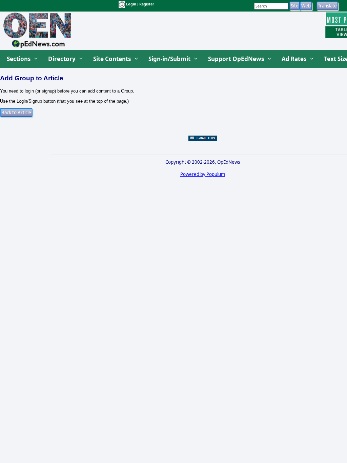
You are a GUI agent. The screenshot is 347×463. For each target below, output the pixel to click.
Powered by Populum (202, 174)
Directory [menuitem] (62, 59)
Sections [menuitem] (18, 59)
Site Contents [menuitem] (112, 59)
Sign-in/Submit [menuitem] (169, 59)
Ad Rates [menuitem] (294, 59)
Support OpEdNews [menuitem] (236, 59)
